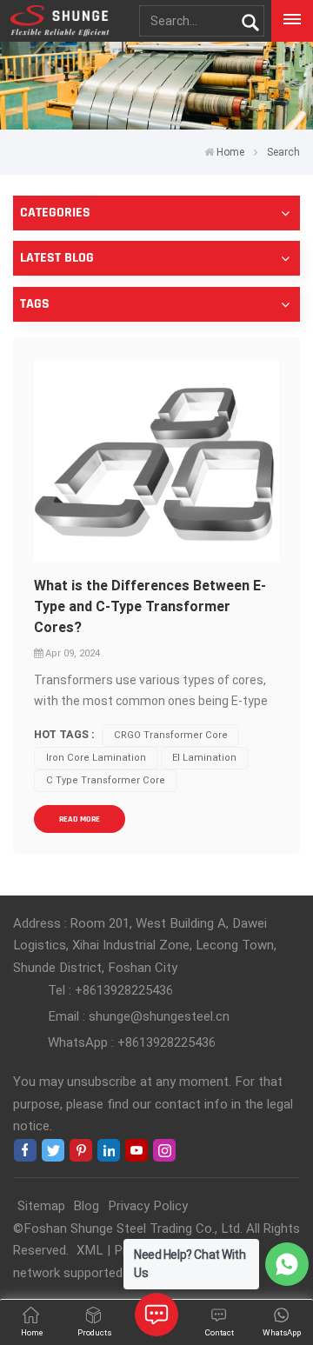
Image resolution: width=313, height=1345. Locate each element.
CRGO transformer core (171, 735)
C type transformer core (105, 780)
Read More (79, 819)
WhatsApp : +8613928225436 (132, 1042)
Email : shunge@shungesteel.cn (139, 1016)
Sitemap (41, 1206)
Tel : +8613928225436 (110, 990)
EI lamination (204, 757)
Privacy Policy (148, 1206)
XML (90, 1250)
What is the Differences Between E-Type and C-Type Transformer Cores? (150, 606)
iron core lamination (96, 757)
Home (230, 152)
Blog (86, 1206)
